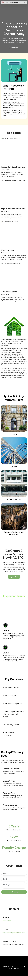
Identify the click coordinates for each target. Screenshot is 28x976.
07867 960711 (7, 921)
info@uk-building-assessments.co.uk (14, 932)
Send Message (14, 892)
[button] (14, 687)
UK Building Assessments (12, 2)
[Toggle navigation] (24, 2)
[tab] (14, 687)
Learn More (14, 47)
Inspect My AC (14, 577)
